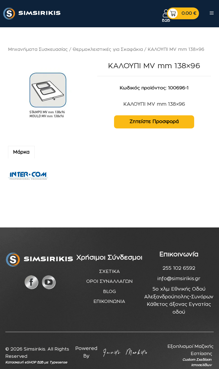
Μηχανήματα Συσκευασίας (38, 49)
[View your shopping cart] (183, 13)
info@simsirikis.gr (178, 278)
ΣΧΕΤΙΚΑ (109, 271)
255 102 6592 (179, 268)
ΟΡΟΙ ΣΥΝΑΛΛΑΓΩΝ (109, 281)
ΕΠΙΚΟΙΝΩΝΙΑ (109, 301)
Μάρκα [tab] (21, 152)
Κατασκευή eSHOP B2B (24, 362)
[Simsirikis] (32, 13)
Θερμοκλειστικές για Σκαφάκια (108, 49)
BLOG (109, 291)
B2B (166, 20)
